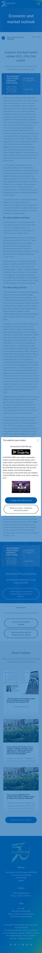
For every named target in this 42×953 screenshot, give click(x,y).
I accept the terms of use (21, 500)
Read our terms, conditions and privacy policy (21, 509)
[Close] (38, 440)
